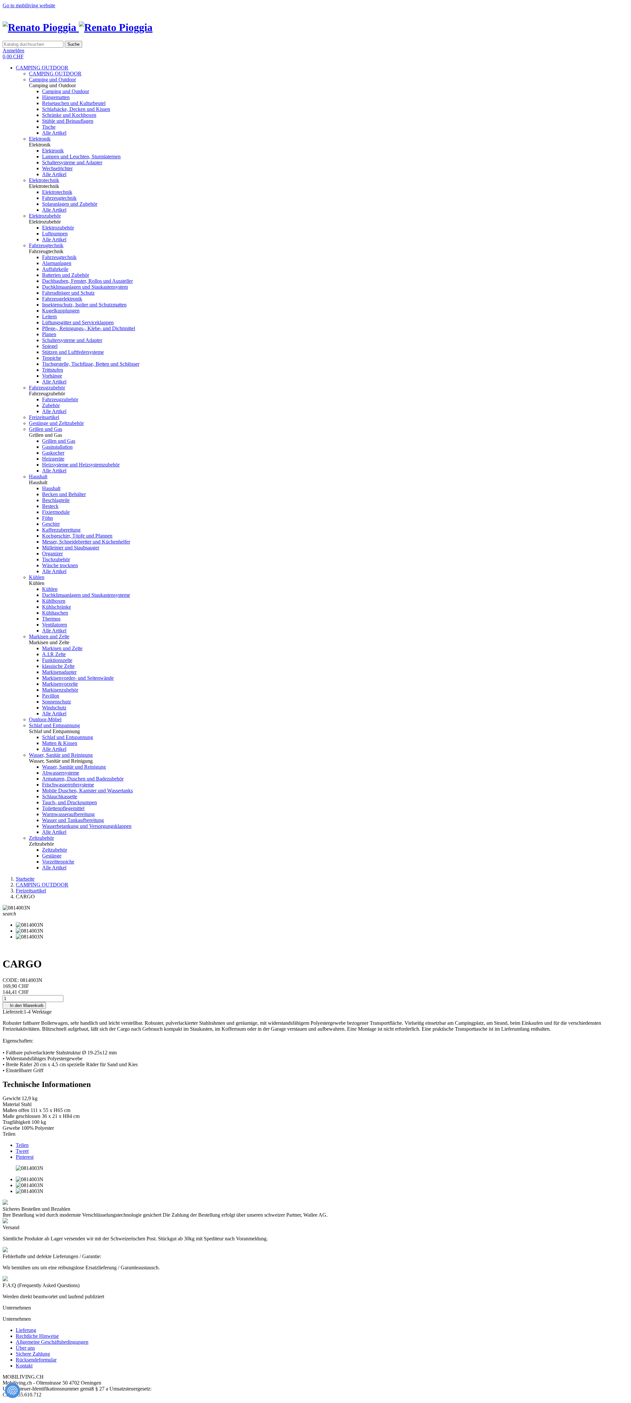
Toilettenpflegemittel (63, 808)
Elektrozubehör (45, 216)
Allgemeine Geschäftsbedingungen (52, 1342)
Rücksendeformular (36, 1360)
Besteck (50, 506)
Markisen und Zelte (49, 636)
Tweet (22, 1151)
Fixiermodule (56, 512)
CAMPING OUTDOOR (42, 67)
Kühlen (36, 577)
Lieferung (26, 1330)
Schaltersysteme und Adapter (72, 162)
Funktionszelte (57, 660)
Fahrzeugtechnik (59, 198)
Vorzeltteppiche (58, 861)
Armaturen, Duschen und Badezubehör (83, 778)
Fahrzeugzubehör (47, 387)
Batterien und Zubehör (65, 275)
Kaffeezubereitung (61, 530)
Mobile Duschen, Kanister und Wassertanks (87, 790)
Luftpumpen (55, 233)
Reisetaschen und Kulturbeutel (73, 103)
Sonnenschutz (56, 701)
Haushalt (38, 476)
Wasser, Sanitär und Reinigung (61, 755)
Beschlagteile (56, 500)
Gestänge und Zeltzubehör (56, 423)
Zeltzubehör (41, 838)
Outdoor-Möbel (45, 719)
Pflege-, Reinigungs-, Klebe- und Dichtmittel (88, 328)
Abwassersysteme (60, 773)
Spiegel (50, 346)
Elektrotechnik (44, 180)
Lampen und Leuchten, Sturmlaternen (81, 156)
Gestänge (51, 856)
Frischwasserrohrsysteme (68, 784)
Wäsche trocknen (60, 565)
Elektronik (40, 139)
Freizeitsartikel (44, 417)
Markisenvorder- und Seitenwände (78, 678)
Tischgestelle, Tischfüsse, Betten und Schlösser (90, 364)
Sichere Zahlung (33, 1354)
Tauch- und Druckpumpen (69, 802)
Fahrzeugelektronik (62, 299)
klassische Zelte (58, 666)
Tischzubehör (56, 559)
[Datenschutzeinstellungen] (12, 1390)
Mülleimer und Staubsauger (70, 547)
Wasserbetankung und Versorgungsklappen (86, 826)
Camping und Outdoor (52, 79)
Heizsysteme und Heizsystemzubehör (81, 464)
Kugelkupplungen (61, 310)
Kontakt (24, 1365)
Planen (49, 334)
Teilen (22, 1145)
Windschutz (54, 707)
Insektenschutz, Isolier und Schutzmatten (84, 304)
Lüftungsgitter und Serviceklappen (78, 322)
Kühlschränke (56, 607)
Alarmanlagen (56, 263)
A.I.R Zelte (54, 654)
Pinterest (25, 1157)
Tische (49, 127)
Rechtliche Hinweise (37, 1336)
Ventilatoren (54, 624)
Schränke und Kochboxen (69, 115)
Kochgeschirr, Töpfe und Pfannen (77, 536)
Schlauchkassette (59, 796)
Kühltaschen (55, 613)
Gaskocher (53, 453)
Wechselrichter (57, 168)
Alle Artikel (54, 133)
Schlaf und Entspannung (54, 725)
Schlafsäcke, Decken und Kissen (76, 109)
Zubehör (51, 405)
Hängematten (56, 97)
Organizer (52, 553)
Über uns (25, 1348)
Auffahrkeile (55, 269)
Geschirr (51, 524)
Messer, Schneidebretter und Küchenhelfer (86, 541)
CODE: (11, 980)
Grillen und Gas (45, 429)
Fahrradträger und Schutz (68, 293)
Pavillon (50, 696)
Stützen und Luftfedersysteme (73, 352)
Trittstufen (52, 370)
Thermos (51, 619)
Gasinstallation (57, 447)
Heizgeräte (53, 459)
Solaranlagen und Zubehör (69, 204)
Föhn (47, 518)
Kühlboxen (53, 601)
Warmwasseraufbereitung (68, 814)
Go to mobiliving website (29, 5)
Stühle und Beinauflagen (67, 121)
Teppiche (51, 358)
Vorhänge (52, 376)
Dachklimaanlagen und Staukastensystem (85, 287)
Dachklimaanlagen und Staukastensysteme (86, 595)
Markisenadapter (59, 672)
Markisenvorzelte (60, 684)
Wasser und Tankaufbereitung (73, 820)
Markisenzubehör (60, 690)
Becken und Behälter (64, 494)
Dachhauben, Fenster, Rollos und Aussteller (87, 281)
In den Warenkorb (24, 1005)
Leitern (49, 316)
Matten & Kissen (59, 743)
